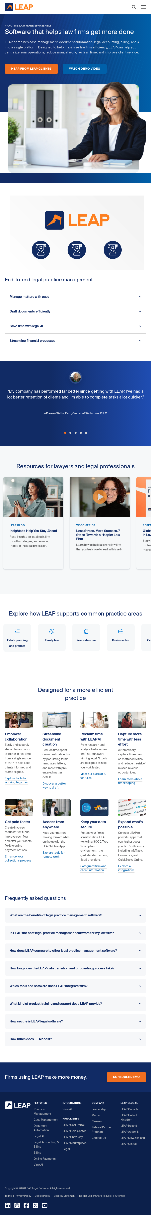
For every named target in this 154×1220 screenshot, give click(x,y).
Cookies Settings (14, 1211)
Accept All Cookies (103, 1211)
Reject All (132, 1211)
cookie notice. (89, 1203)
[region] (75, 1203)
